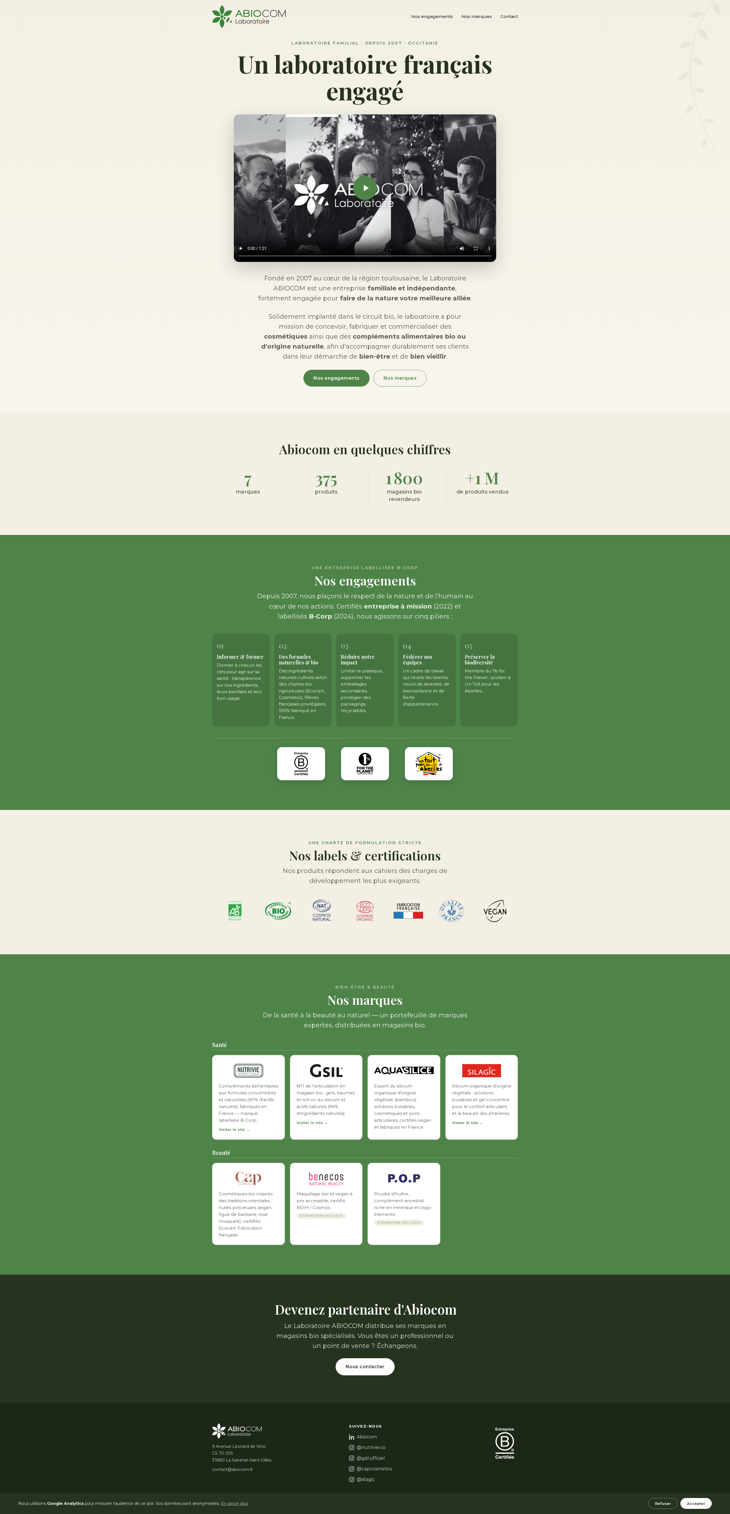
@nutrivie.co (371, 1447)
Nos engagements (432, 16)
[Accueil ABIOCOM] (249, 16)
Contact (509, 16)
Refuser (663, 1503)
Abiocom (367, 1437)
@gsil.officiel (371, 1458)
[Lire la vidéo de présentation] (365, 188)
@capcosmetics (374, 1468)
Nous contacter (365, 1366)
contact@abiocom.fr (232, 1469)
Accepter (696, 1503)
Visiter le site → (234, 1129)
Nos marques (476, 16)
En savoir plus (234, 1503)
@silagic (366, 1479)
